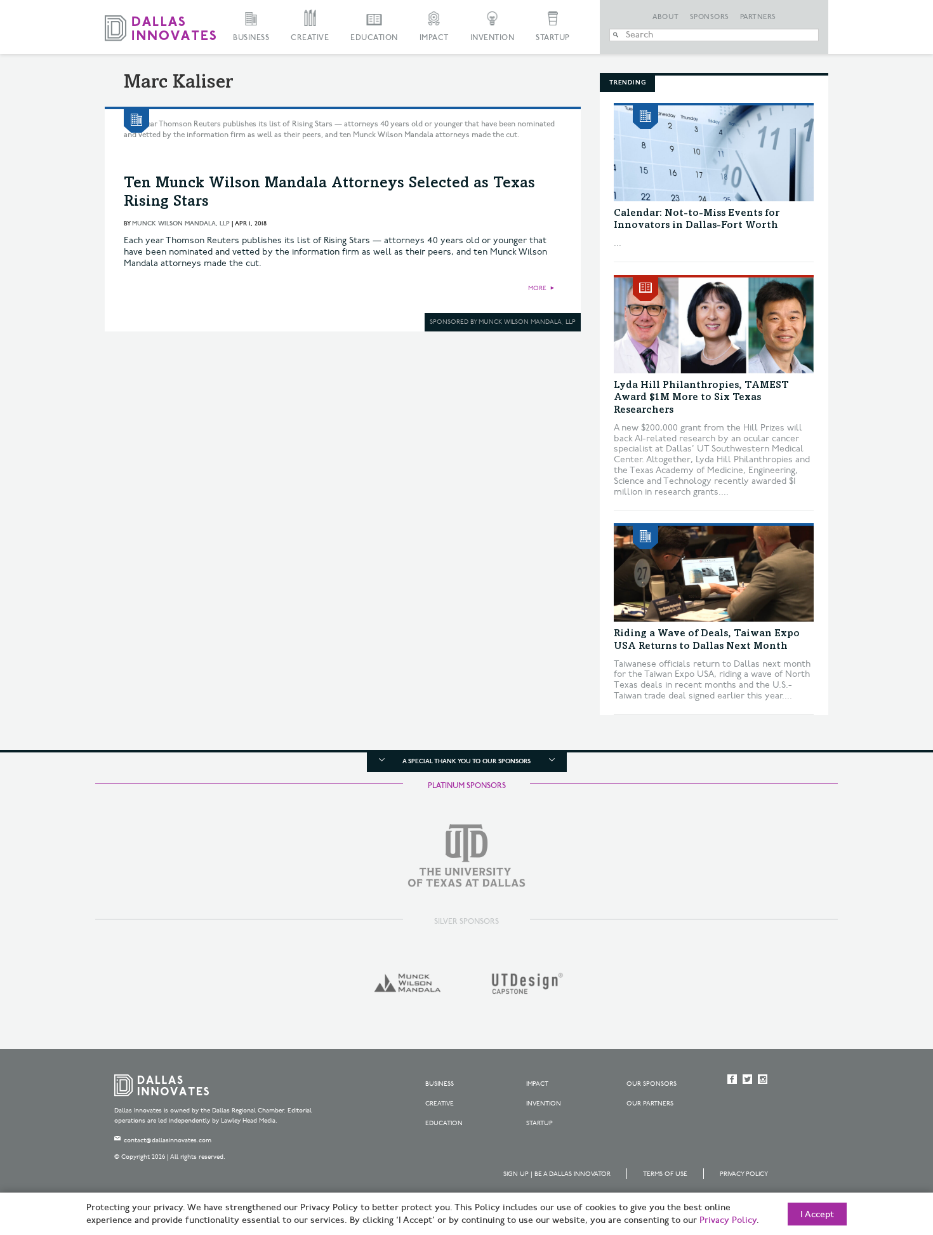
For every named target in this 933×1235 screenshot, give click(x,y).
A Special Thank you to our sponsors (466, 761)
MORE (537, 288)
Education (374, 38)
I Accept (817, 1214)
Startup (553, 38)
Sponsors (709, 17)
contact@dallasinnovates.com (167, 1140)
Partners (758, 17)
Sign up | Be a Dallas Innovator (557, 1174)
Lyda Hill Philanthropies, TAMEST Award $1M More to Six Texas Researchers (701, 397)
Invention (492, 38)
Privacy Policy (744, 1174)
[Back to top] (883, 1154)
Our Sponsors (651, 1084)
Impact (434, 38)
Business (251, 38)
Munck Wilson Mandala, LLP (181, 223)
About (665, 17)
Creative (310, 38)
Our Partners (649, 1103)
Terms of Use (665, 1174)
